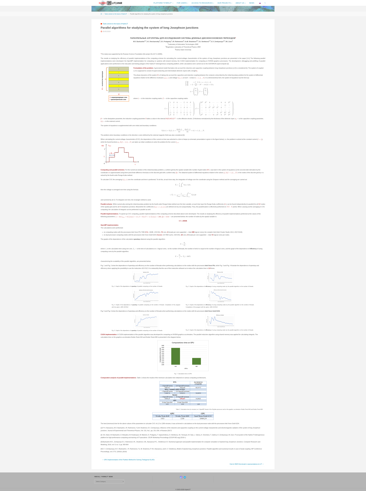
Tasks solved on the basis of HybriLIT (116, 14)
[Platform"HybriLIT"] (110, 3)
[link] (265, 3)
